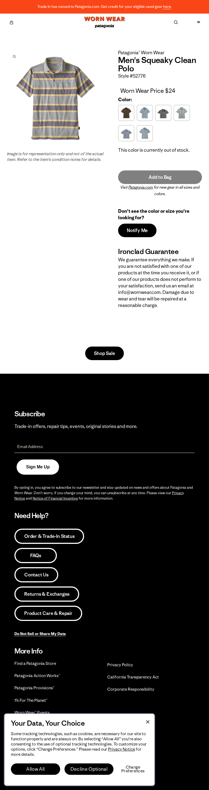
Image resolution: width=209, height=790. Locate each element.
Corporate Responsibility (130, 689)
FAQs (35, 556)
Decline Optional (88, 769)
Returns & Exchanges (46, 594)
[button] (11, 22)
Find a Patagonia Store (35, 663)
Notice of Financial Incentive (55, 498)
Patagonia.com (140, 187)
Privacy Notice (121, 749)
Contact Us (36, 575)
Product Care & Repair (48, 613)
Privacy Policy (120, 664)
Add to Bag (160, 177)
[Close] (148, 722)
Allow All (35, 769)
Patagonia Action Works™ (37, 675)
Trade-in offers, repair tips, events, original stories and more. (75, 426)
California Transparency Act (133, 677)
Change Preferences (133, 769)
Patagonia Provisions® (34, 687)
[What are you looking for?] (176, 22)
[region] (79, 750)
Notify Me (137, 230)
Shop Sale (104, 353)
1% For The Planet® (30, 700)
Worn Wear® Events (32, 712)
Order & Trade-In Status (49, 536)
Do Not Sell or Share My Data (40, 633)
